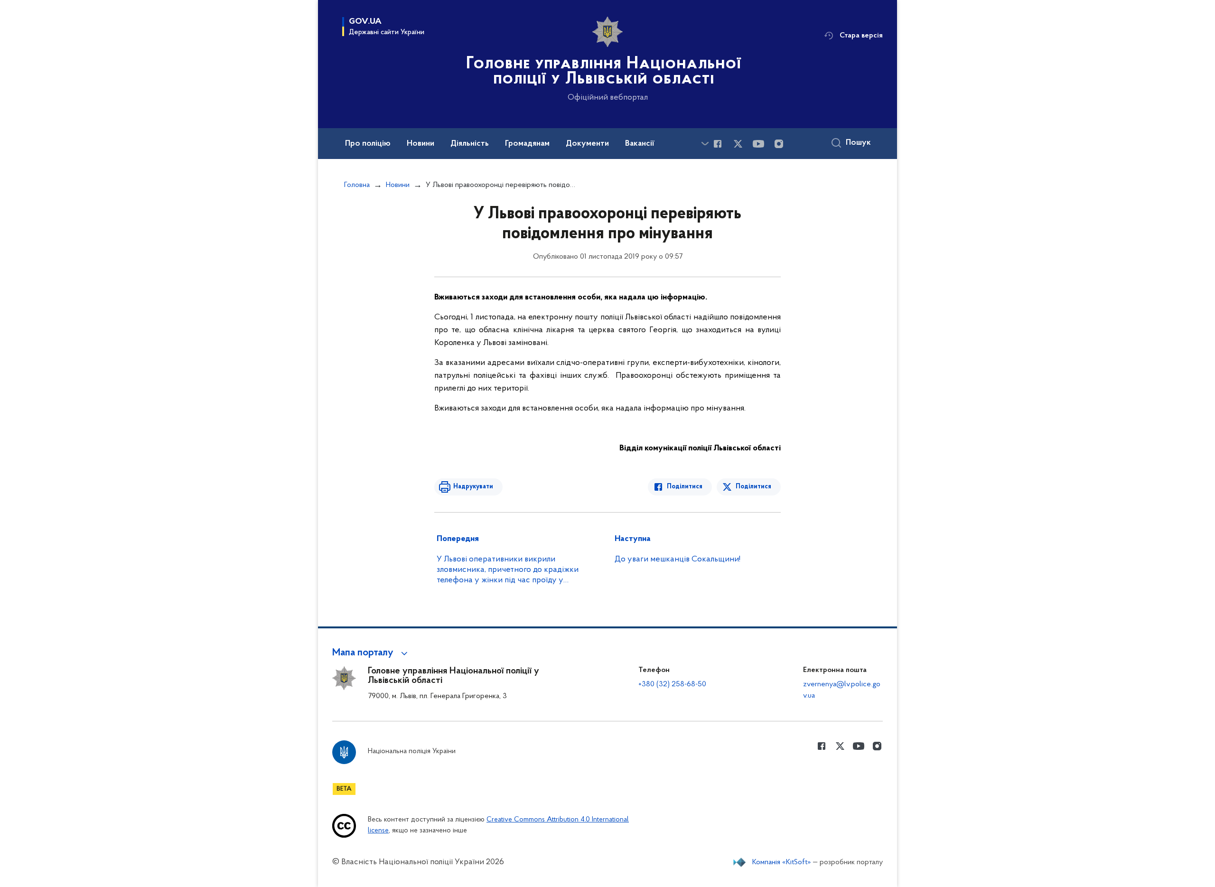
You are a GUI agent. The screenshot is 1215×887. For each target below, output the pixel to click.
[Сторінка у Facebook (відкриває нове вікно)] (717, 143)
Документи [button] (587, 144)
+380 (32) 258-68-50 (672, 684)
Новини (398, 185)
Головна (357, 185)
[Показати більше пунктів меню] (705, 143)
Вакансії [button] (639, 144)
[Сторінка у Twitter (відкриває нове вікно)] (738, 143)
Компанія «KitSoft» (781, 862)
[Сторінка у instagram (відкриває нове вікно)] (779, 143)
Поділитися (684, 486)
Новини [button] (420, 144)
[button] (371, 653)
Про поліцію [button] (368, 144)
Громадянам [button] (527, 144)
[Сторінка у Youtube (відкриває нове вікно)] (758, 143)
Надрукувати (473, 486)
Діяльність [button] (469, 144)
